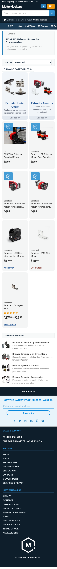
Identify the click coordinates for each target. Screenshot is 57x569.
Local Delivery (12, 508)
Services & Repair (13, 483)
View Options (10, 324)
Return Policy (11, 520)
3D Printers (43, 26)
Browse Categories (17, 69)
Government (10, 479)
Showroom (10, 462)
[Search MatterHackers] (52, 13)
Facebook (14, 420)
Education (9, 470)
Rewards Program (14, 512)
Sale (20, 26)
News (6, 458)
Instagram (25, 420)
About (6, 496)
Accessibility (10, 532)
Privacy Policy (11, 524)
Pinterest (37, 420)
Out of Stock (36, 268)
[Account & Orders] (43, 6)
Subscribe (28, 413)
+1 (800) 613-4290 (12, 437)
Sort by (8, 62)
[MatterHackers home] (12, 7)
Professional (11, 466)
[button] (28, 20)
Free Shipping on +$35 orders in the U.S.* (20, 1)
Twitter (19, 420)
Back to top (28, 391)
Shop (6, 454)
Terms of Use (11, 528)
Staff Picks (30, 26)
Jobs (6, 516)
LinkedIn (31, 420)
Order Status (11, 504)
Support (8, 474)
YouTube (42, 420)
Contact (8, 500)
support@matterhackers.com (23, 441)
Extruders (11, 34)
